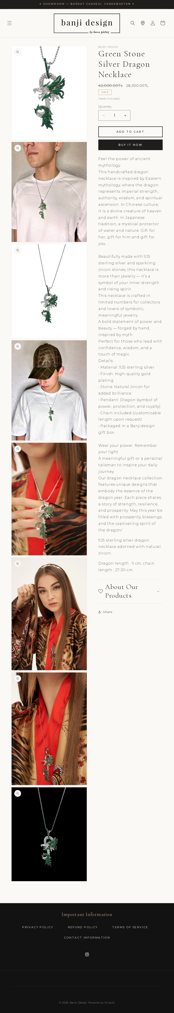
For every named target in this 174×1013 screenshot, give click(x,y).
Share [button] (108, 612)
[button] (9, 23)
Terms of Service (130, 927)
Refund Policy (83, 927)
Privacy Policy (37, 927)
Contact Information (87, 937)
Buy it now (130, 145)
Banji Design (78, 1002)
